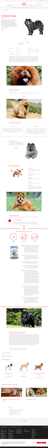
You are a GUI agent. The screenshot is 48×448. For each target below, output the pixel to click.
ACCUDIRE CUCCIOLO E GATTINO (10, 5)
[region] (24, 443)
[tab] (21, 42)
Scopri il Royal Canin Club (19, 432)
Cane (9, 429)
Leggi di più (24, 96)
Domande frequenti (26, 430)
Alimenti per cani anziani (11, 437)
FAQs (24, 429)
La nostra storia (33, 430)
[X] (26, 421)
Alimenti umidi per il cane (11, 436)
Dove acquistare (18, 429)
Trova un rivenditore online (19, 430)
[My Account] (47, 3)
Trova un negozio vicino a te (19, 431)
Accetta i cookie (39, 442)
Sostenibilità (33, 431)
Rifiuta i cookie (44, 442)
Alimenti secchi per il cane (11, 435)
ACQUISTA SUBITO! (32, 7)
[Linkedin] (2, 18)
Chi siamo (33, 429)
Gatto (1, 429)
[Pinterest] (3, 18)
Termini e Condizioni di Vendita (27, 431)
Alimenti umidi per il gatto (3, 436)
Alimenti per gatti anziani (3, 437)
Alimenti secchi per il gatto (3, 435)
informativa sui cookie (17, 442)
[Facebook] (1, 18)
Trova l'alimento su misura (3, 430)
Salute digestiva (2, 438)
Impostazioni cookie (34, 442)
